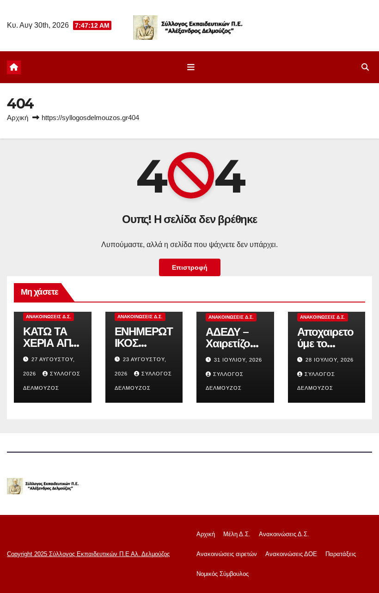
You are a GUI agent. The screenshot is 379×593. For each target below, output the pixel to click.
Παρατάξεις (340, 554)
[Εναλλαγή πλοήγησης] (191, 67)
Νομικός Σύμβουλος (222, 573)
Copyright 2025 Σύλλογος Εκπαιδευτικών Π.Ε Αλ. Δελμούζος (88, 554)
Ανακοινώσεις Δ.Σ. (48, 316)
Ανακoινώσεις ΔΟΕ (291, 554)
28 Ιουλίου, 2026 (330, 360)
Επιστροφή (190, 267)
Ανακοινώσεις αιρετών (226, 554)
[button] (365, 67)
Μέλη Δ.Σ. (237, 534)
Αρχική (17, 117)
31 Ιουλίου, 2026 (238, 360)
